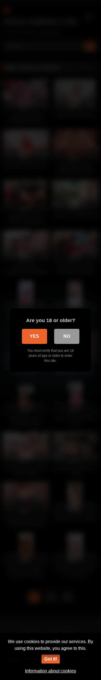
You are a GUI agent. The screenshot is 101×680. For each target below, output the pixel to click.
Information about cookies (50, 671)
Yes (34, 336)
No (66, 336)
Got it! (50, 659)
